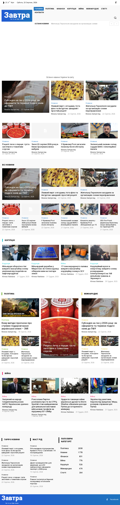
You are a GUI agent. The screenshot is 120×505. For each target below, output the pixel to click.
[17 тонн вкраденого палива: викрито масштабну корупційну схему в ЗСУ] (74, 252)
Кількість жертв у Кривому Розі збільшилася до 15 (88, 223)
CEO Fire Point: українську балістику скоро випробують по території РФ (109, 224)
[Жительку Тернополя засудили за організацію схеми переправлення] (102, 90)
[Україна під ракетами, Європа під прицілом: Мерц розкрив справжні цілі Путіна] (104, 385)
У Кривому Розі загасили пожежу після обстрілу (73, 145)
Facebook (114, 499)
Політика (5, 320)
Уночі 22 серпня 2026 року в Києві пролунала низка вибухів (45, 146)
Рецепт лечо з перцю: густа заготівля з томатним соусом (77, 24)
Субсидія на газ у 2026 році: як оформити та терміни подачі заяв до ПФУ (99, 326)
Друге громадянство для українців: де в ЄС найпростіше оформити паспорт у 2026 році (41, 466)
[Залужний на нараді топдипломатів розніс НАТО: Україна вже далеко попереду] (16, 385)
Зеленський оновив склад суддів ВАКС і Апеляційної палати (103, 146)
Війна (63, 263)
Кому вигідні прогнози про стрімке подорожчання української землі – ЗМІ (17, 326)
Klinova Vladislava (8, 276)
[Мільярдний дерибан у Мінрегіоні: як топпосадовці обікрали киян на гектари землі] (45, 252)
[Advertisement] (60, 52)
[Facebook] (116, 3)
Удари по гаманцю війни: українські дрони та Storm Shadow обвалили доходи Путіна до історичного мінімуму (73, 404)
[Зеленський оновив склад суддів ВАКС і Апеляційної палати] (104, 130)
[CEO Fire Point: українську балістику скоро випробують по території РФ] (109, 209)
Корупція (6, 263)
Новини (7, 97)
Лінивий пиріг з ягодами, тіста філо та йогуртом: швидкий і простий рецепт (65, 108)
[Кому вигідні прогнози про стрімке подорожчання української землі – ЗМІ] (20, 307)
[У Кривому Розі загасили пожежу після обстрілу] (74, 130)
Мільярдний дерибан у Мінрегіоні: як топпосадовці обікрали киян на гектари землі (45, 270)
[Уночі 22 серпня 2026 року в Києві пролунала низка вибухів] (45, 130)
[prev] (111, 24)
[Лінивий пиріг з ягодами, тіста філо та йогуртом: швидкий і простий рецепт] (67, 90)
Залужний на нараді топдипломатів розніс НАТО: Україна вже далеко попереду (15, 403)
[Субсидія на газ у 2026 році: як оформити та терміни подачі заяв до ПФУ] (25, 97)
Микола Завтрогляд (58, 114)
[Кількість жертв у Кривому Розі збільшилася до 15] (89, 209)
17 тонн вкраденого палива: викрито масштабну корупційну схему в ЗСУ (74, 268)
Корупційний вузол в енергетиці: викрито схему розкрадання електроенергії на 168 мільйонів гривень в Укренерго (103, 272)
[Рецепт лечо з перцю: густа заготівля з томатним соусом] (16, 130)
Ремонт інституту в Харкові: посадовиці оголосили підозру (41, 481)
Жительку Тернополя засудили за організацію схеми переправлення (101, 108)
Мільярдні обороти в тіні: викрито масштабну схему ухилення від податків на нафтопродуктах (15, 270)
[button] (115, 17)
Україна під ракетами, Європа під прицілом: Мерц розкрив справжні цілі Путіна (103, 403)
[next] (116, 24)
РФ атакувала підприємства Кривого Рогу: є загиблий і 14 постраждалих (42, 451)
